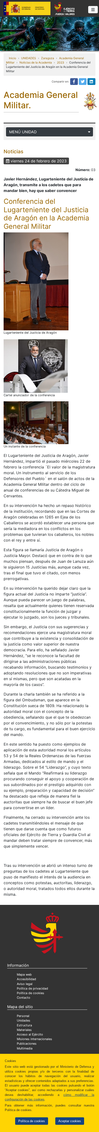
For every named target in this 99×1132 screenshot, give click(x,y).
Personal (23, 1016)
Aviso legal (24, 984)
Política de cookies (31, 1121)
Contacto (23, 997)
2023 (60, 62)
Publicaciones (27, 1043)
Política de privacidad (32, 988)
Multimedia (24, 1048)
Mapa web (24, 974)
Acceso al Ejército (30, 1034)
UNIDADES (28, 58)
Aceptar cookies (69, 1121)
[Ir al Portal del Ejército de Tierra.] (49, 33)
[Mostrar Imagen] (36, 281)
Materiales (24, 1030)
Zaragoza (47, 58)
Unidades (23, 1020)
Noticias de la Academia (35, 62)
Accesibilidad (26, 979)
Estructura (24, 1025)
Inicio (12, 58)
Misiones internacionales (34, 1039)
